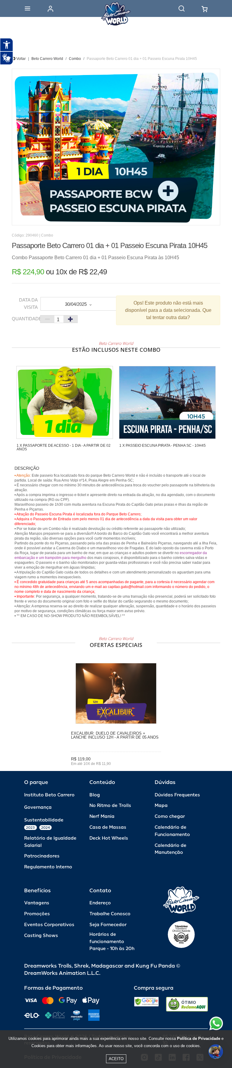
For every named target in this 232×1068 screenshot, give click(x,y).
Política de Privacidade (198, 1038)
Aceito (116, 1059)
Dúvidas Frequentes (177, 795)
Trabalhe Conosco (109, 914)
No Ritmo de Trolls (110, 805)
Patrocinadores (42, 856)
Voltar (20, 59)
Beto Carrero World (47, 59)
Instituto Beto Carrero (49, 795)
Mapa (161, 805)
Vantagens (36, 903)
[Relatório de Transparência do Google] (146, 1004)
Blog (94, 795)
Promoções (37, 914)
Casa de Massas (107, 827)
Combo (75, 59)
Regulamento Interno (48, 867)
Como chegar (170, 816)
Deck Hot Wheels (108, 838)
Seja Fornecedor (108, 925)
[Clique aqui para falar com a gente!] (216, 1023)
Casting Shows (41, 936)
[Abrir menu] (27, 8)
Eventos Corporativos (49, 925)
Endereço (100, 903)
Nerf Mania (101, 816)
